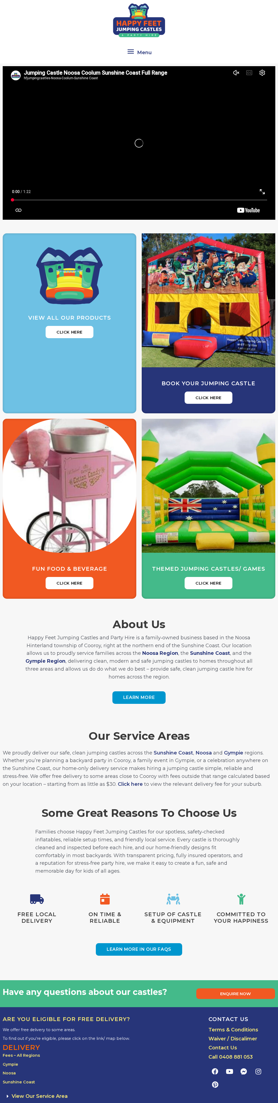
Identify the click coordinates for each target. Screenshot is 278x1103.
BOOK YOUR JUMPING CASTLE (208, 383)
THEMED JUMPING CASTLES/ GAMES (208, 569)
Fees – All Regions (21, 1055)
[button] (103, 1096)
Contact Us (222, 1048)
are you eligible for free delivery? (66, 1019)
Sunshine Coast (173, 753)
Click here (130, 784)
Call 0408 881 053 (230, 1057)
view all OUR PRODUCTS (69, 317)
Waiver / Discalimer (232, 1039)
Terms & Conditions (233, 1030)
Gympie (233, 753)
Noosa (203, 753)
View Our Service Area (40, 1096)
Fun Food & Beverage (69, 569)
